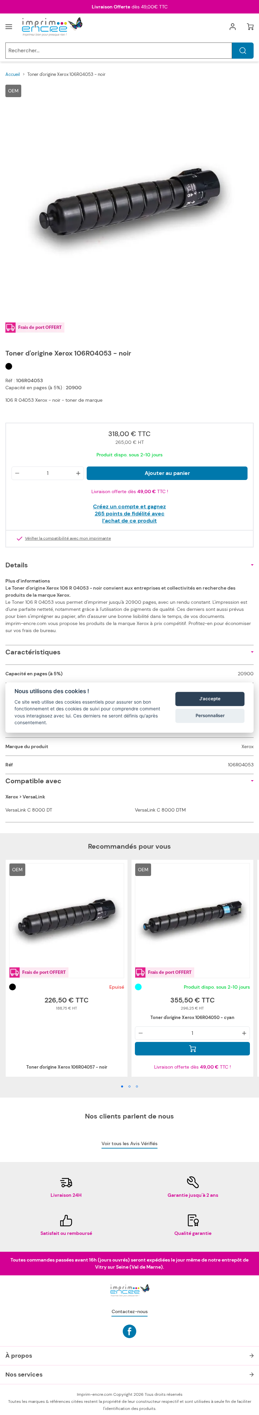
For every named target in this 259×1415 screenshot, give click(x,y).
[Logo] (51, 26)
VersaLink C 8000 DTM (160, 810)
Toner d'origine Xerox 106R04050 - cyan (192, 1017)
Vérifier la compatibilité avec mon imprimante (68, 538)
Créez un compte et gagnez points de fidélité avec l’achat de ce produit (129, 513)
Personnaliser (210, 715)
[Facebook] (129, 1331)
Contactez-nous (130, 1311)
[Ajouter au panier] (192, 1048)
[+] (78, 473)
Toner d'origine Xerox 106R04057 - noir (66, 1067)
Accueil (12, 74)
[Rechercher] (243, 51)
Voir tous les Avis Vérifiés (129, 1143)
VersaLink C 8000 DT (28, 810)
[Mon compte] (232, 26)
